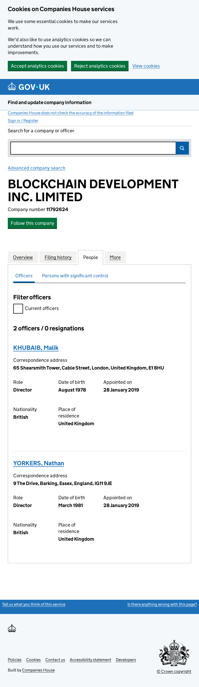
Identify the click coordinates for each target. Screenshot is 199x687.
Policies (15, 659)
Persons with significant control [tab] (75, 276)
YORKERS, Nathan (38, 463)
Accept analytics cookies (37, 66)
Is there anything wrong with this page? (162, 604)
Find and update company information (49, 102)
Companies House (38, 670)
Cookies (33, 659)
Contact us (55, 659)
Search (182, 148)
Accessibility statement (90, 659)
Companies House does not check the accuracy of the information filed (70, 112)
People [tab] (90, 257)
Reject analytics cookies (99, 66)
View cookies (146, 65)
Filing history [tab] (58, 257)
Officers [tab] (24, 276)
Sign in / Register (23, 120)
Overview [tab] (23, 257)
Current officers (42, 308)
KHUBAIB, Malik (36, 347)
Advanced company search (36, 168)
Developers (126, 659)
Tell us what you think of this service (33, 604)
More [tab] (115, 257)
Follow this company (32, 223)
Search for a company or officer (41, 131)
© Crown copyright (174, 671)
